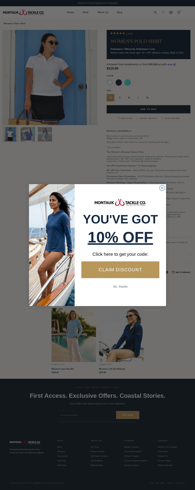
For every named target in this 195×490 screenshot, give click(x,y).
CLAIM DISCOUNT (120, 269)
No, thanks (120, 286)
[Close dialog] (162, 188)
